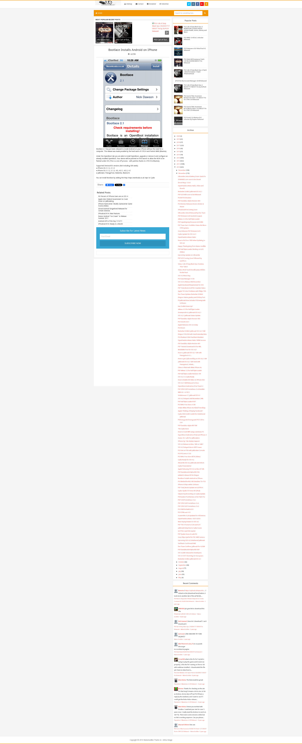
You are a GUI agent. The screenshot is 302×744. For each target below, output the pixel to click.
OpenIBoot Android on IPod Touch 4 (190, 386)
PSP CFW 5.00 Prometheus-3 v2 (188, 503)
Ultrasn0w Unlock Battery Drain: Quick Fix (192, 176)
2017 (178, 145)
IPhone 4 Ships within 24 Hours (188, 484)
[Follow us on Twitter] (189, 4)
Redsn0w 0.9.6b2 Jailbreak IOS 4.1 (189, 559)
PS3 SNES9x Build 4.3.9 (185, 509)
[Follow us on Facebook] (197, 4)
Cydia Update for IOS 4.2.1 (187, 234)
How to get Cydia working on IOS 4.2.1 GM (192, 358)
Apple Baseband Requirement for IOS (191, 285)
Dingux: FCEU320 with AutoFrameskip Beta (192, 334)
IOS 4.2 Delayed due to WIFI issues (190, 447)
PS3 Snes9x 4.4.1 (183, 322)
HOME (99, 13)
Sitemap (129, 4)
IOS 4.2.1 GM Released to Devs (188, 383)
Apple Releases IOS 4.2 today (188, 325)
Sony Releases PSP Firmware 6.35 (189, 231)
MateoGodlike (149, 740)
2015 (178, 151)
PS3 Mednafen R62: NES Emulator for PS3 (192, 481)
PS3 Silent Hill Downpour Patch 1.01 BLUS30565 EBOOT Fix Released (194, 61)
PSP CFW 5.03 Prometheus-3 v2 (188, 506)
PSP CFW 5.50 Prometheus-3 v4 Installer (191, 389)
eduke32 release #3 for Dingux (188, 475)
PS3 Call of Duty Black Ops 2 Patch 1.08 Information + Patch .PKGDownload (195, 72)
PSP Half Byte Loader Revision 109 (189, 374)
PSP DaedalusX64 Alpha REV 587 (188, 549)
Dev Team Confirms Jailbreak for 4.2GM (191, 546)
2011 (178, 164)
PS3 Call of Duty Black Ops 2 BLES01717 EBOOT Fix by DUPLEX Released (195, 87)
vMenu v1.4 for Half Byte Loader (189, 219)
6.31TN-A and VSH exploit (186, 531)
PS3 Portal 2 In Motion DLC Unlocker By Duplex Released (193, 118)
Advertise (164, 4)
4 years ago (183, 616)
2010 (178, 167)
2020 (178, 136)
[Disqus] (133, 291)
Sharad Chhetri (184, 725)
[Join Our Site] (206, 4)
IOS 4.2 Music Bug (184, 275)
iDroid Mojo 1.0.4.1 (184, 183)
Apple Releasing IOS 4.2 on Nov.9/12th (191, 469)
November (182, 173)
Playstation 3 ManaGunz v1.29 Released (185, 684)
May (179, 577)
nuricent (181, 634)
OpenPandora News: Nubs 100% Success (192, 340)
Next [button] (167, 33)
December (182, 170)
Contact (140, 4)
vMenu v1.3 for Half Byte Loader (189, 309)
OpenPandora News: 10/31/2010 (189, 519)
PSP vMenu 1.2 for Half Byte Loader (190, 370)
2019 (178, 139)
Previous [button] (99, 33)
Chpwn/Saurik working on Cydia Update (191, 494)
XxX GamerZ (182, 621)
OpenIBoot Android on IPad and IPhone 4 (192, 435)
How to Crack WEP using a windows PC (191, 432)
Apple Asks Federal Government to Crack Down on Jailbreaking (113, 200)
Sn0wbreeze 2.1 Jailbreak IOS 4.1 (189, 395)
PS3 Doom (181, 328)
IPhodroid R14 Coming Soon (187, 210)
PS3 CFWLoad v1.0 (184, 512)
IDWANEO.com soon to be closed (189, 179)
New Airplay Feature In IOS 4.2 (188, 522)
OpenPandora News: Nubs (187, 237)
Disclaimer (152, 4)
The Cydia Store (183, 429)
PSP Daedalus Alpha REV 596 (187, 425)
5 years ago (193, 629)
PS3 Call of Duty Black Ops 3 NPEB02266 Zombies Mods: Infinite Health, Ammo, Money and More (195, 29)
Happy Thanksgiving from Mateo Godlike (192, 246)
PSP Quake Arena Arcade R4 (187, 534)
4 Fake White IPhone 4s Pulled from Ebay (191, 408)
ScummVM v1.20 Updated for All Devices (191, 515)
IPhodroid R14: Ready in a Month (110, 224)
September (182, 565)
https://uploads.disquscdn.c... (195, 590)
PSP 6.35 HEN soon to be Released (189, 194)
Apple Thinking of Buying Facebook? (190, 411)
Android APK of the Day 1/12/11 (110, 221)
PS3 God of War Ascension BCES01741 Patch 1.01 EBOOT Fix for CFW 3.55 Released (195, 97)
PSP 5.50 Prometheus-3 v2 (186, 500)
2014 (178, 155)
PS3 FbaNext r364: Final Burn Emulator (191, 337)
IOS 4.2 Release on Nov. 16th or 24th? (190, 444)
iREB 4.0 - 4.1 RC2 (183, 392)
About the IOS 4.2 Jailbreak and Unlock (191, 463)
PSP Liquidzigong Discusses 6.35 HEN (190, 222)
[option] (104, 32)
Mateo (180, 688)
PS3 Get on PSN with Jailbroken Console (191, 450)
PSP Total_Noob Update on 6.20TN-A (190, 487)
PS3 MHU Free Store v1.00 (186, 405)
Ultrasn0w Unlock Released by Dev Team (191, 213)
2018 (178, 142)
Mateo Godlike (178, 639)
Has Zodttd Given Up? (185, 306)
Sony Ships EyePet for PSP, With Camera (191, 537)
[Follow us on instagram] (193, 4)
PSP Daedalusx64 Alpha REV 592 (188, 472)
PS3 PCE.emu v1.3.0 (184, 453)
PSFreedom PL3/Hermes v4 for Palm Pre (191, 497)
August (180, 568)
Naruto (181, 590)
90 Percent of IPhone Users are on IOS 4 (113, 196)
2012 (178, 161)
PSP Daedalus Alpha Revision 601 (189, 343)
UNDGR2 (181, 608)
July (179, 571)
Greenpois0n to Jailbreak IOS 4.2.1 (189, 312)
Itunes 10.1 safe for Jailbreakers (189, 438)
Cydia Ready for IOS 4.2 (186, 460)
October (181, 562)
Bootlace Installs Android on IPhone (132, 50)
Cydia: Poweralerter (184, 466)
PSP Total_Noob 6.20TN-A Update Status (191, 288)
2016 (178, 148)
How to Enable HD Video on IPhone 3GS (191, 380)
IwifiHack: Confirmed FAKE (187, 543)
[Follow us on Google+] (202, 4)
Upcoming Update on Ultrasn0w (189, 255)
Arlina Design (167, 740)
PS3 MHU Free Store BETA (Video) (189, 457)
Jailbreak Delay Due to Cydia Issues (190, 528)
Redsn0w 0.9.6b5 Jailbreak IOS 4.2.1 (190, 191)
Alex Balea (182, 680)
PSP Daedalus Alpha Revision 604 (189, 201)
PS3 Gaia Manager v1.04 (186, 279)
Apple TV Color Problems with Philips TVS (192, 291)
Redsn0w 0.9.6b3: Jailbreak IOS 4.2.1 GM (191, 331)
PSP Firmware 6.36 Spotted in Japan (190, 216)
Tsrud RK (181, 659)
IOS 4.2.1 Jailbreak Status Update (189, 315)
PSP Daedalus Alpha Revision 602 (189, 319)
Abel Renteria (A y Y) (185, 644)
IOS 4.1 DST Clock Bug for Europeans (190, 556)
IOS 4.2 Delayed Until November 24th (190, 398)
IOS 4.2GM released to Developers (189, 553)
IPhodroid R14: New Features (109, 213)
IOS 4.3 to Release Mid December (189, 282)
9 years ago (203, 731)
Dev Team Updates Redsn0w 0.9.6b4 (190, 294)
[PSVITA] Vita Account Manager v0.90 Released (191, 81)
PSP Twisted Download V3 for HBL (189, 346)
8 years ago (195, 675)
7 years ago (186, 654)
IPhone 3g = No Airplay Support (188, 441)
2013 (178, 158)
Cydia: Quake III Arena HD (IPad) (189, 491)
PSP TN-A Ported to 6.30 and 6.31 (189, 525)
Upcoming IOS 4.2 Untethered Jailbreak (191, 540)
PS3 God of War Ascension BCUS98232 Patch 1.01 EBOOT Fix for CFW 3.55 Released (195, 108)
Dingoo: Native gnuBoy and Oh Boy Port (191, 297)
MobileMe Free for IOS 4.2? (187, 350)
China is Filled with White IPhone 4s (189, 367)
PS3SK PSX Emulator (184, 198)
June (179, 574)
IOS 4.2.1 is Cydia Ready (186, 377)
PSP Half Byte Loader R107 (187, 401)
